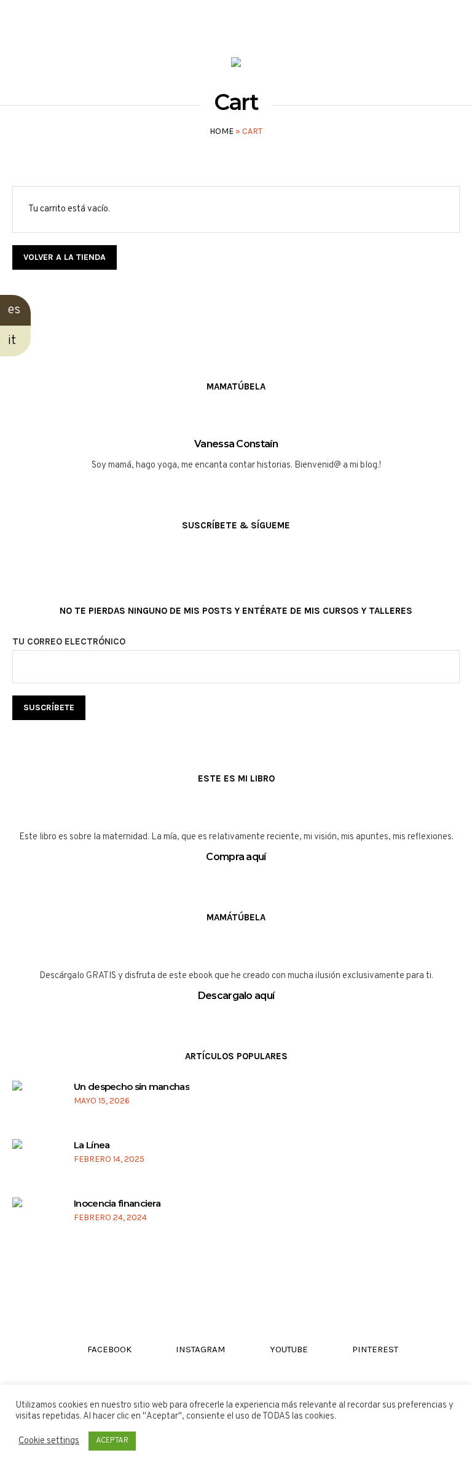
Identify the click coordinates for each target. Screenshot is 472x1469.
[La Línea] (35, 1163)
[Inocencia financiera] (35, 1221)
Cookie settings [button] (48, 1441)
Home (222, 131)
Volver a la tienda (64, 257)
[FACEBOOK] (19, 22)
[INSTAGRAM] (43, 22)
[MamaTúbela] (236, 64)
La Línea (91, 1145)
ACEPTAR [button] (112, 1441)
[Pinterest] (89, 22)
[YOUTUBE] (66, 22)
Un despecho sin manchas (131, 1086)
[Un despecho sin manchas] (35, 1104)
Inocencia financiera (117, 1203)
